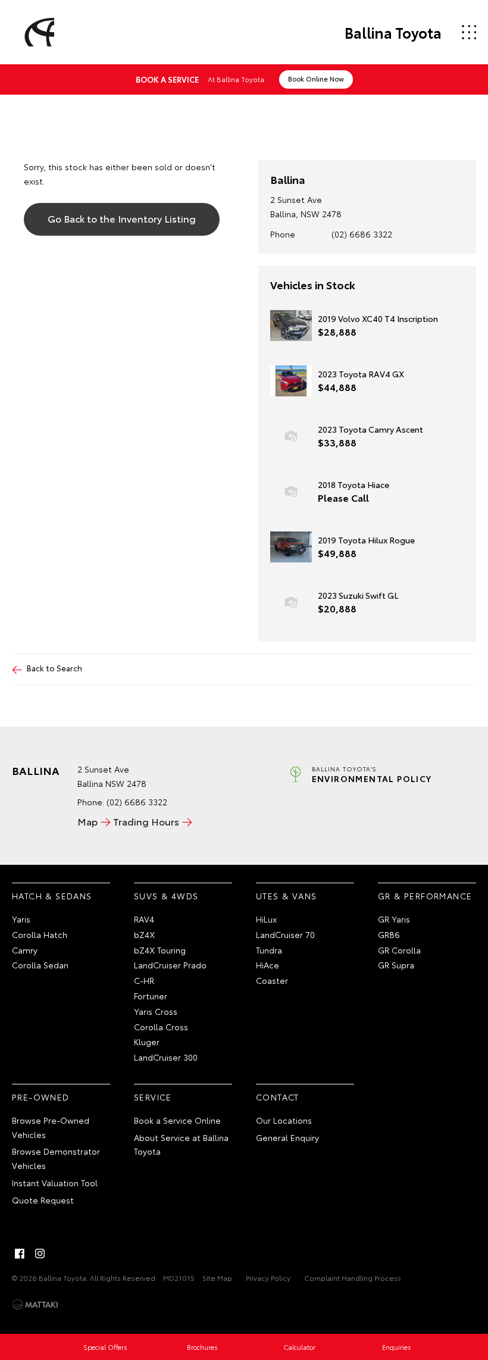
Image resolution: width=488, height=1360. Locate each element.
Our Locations (284, 1120)
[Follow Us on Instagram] (39, 1253)
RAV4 (144, 919)
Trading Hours (146, 821)
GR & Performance (425, 896)
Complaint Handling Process (352, 1278)
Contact (277, 1097)
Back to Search (54, 667)
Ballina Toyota (393, 32)
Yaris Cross (155, 1011)
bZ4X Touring (160, 950)
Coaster (272, 980)
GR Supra (396, 965)
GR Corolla (399, 950)
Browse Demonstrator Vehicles (56, 1158)
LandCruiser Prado (170, 965)
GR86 (389, 934)
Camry (24, 950)
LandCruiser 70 (285, 934)
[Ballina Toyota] (37, 32)
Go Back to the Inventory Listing (122, 218)
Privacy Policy (268, 1278)
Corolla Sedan (40, 965)
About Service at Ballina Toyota (181, 1144)
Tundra (269, 950)
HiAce (267, 965)
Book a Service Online (177, 1120)
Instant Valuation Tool (55, 1183)
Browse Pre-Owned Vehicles (50, 1127)
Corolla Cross (161, 1027)
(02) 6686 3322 (361, 234)
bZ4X (144, 934)
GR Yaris (394, 919)
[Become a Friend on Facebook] (19, 1253)
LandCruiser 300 (166, 1057)
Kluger (146, 1042)
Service (153, 1097)
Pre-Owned (41, 1097)
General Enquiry (287, 1137)
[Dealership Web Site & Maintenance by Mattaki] (35, 1304)
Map (87, 821)
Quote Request (43, 1200)
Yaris (21, 919)
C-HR (144, 980)
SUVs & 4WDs (166, 896)
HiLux (266, 919)
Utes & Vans (286, 896)
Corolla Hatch (39, 934)
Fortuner (150, 996)
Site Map (217, 1278)
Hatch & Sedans (52, 896)
